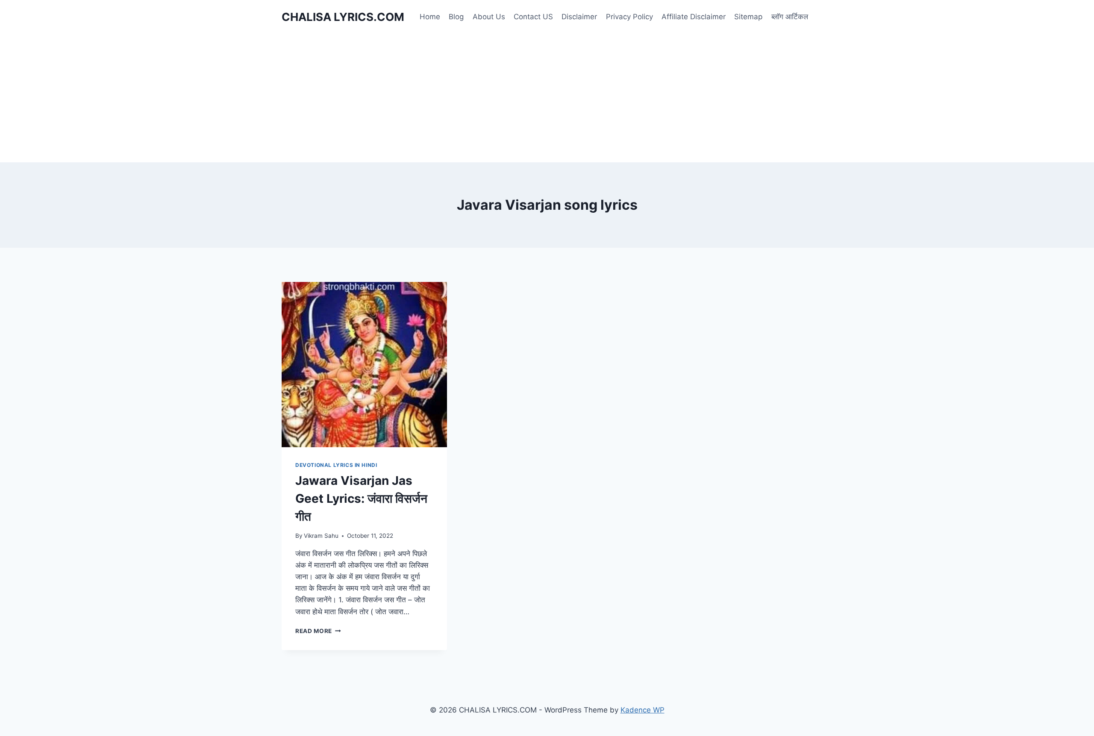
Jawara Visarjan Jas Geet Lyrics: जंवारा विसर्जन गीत (361, 498)
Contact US (533, 16)
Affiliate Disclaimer (694, 16)
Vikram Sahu (321, 535)
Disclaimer (579, 16)
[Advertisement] (547, 98)
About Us (489, 16)
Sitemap (748, 16)
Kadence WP (643, 710)
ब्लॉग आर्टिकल (789, 16)
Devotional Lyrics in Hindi (336, 465)
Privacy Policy (629, 16)
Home (430, 16)
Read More (318, 631)
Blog (456, 16)
